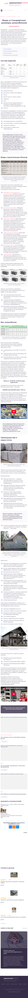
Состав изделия (7, 49)
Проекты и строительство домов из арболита (12, 900)
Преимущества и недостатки (11, 55)
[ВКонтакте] (10, 827)
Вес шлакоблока (8, 53)
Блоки (2, 763)
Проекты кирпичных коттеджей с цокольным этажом (12, 882)
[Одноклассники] (14, 827)
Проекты (20, 984)
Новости (8, 984)
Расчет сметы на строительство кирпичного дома (12, 952)
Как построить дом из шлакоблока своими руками (13, 738)
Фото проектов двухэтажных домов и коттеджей (13, 917)
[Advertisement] (14, 848)
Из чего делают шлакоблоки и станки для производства (13, 766)
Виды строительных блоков (10, 51)
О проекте (3, 984)
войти (7, 804)
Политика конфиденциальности (14, 991)
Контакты (25, 984)
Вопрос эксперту (14, 984)
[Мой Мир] (17, 827)
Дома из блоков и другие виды (6, 734)
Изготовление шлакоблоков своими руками (13, 794)
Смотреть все (3, 923)
